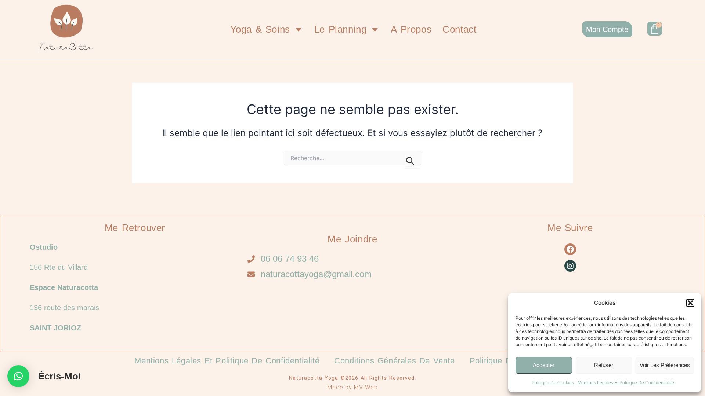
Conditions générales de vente (394, 360)
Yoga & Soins (260, 29)
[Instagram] (570, 266)
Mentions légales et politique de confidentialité (626, 382)
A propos (411, 29)
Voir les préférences (665, 365)
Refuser (603, 365)
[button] (690, 303)
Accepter (543, 365)
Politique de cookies (553, 382)
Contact (459, 29)
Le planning (340, 29)
